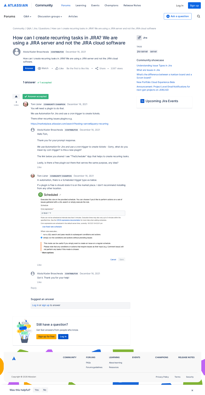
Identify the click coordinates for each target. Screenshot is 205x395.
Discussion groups (49, 16)
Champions (111, 5)
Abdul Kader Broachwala (36, 51)
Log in (180, 5)
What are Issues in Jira (148, 70)
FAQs (88, 362)
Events (95, 5)
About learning (115, 362)
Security (190, 377)
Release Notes (132, 5)
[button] (83, 226)
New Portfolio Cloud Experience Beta (156, 82)
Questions (44, 28)
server (153, 51)
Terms (177, 377)
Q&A (27, 16)
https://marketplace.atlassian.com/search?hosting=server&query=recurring (69, 123)
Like (39, 167)
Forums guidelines (94, 367)
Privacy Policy (162, 377)
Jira (35, 28)
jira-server (142, 51)
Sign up (194, 5)
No (44, 389)
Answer (29, 68)
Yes (37, 389)
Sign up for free (46, 336)
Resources (114, 367)
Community (44, 5)
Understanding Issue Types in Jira (154, 65)
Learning (81, 5)
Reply (34, 287)
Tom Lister (36, 104)
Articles (73, 16)
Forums (65, 5)
